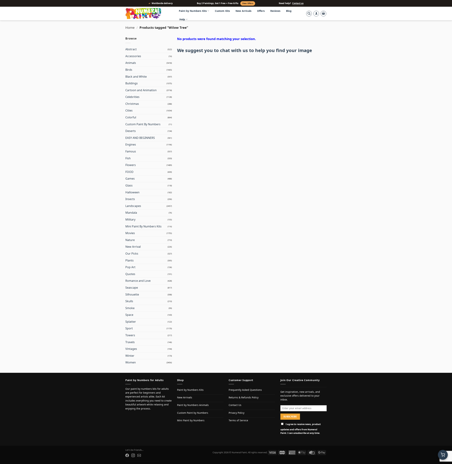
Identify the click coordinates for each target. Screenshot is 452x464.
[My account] (316, 13)
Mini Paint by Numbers (190, 420)
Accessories (133, 56)
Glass (129, 185)
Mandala (131, 213)
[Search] (309, 13)
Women (130, 362)
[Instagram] (133, 455)
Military (130, 219)
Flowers (130, 165)
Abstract (131, 49)
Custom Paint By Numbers (142, 124)
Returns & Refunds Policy (243, 397)
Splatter (130, 322)
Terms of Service (238, 420)
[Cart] (323, 13)
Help (182, 19)
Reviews (275, 11)
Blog (289, 11)
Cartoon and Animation (141, 90)
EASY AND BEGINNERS (140, 138)
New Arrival (133, 247)
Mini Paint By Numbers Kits (143, 226)
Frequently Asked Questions (245, 389)
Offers (261, 11)
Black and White (136, 77)
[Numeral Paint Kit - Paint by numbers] (148, 13)
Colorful (130, 117)
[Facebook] (127, 455)
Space (129, 315)
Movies (130, 233)
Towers (130, 335)
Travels (130, 342)
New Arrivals (243, 11)
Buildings (131, 83)
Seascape (131, 288)
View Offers (247, 3)
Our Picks (131, 253)
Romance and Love (138, 281)
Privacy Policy (236, 412)
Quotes (130, 274)
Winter (129, 356)
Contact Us (235, 405)
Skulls (129, 301)
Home (130, 27)
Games (130, 178)
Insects (130, 199)
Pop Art (130, 267)
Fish (128, 158)
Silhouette (132, 294)
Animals (130, 63)
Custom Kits (222, 11)
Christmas (132, 104)
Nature (130, 240)
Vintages (131, 349)
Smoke (130, 308)
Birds (128, 70)
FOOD (129, 172)
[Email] (139, 455)
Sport (129, 328)
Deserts (130, 131)
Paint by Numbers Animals (193, 405)
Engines (130, 144)
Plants (129, 260)
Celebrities (132, 97)
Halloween (132, 192)
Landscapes (133, 206)
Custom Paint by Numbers (192, 412)
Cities (129, 110)
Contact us (298, 3)
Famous (130, 151)
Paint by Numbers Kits (193, 11)
